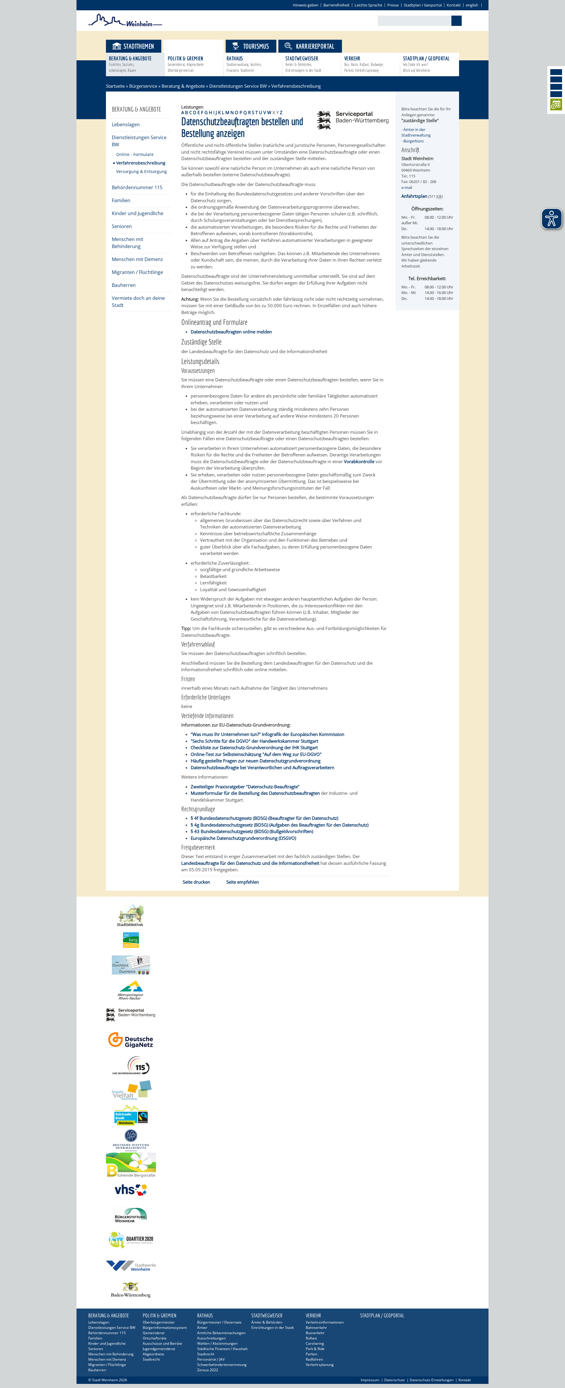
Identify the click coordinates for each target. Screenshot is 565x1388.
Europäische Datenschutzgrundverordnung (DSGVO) (243, 838)
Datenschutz (394, 1379)
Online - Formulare (135, 154)
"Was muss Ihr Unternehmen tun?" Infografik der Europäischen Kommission (267, 734)
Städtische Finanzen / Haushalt (222, 1348)
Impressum (370, 1379)
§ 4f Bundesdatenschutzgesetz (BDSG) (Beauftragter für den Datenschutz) (264, 818)
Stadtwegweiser (303, 64)
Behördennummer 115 (137, 187)
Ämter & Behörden (266, 1322)
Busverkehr (315, 1332)
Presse (393, 5)
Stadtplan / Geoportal (423, 5)
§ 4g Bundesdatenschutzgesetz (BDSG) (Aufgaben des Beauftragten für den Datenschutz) (279, 825)
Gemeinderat (153, 1332)
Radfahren (314, 1359)
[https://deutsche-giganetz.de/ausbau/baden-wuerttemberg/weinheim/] (282, 1040)
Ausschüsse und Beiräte (162, 1343)
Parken (311, 1354)
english (472, 5)
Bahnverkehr (316, 1327)
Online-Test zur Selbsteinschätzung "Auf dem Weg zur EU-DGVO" (256, 754)
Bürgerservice (198, 46)
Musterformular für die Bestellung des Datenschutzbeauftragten (255, 793)
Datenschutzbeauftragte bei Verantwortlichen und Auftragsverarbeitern (262, 767)
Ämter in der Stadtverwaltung (416, 132)
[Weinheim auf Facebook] (556, 72)
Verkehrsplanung (320, 1364)
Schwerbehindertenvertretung (222, 1364)
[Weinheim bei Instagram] (556, 79)
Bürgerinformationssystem (165, 1327)
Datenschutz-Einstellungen (431, 1379)
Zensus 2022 (207, 1369)
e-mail (406, 187)
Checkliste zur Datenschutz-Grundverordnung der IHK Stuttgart (254, 747)
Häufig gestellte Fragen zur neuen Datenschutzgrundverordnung (255, 761)
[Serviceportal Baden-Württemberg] (352, 127)
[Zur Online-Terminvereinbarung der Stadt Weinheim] (556, 105)
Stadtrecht (151, 1359)
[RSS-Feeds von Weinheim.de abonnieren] (556, 94)
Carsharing (315, 1343)
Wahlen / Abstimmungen (217, 1343)
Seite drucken (196, 882)
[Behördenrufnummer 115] (282, 1065)
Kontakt (454, 5)
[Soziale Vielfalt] (282, 1090)
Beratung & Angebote (130, 64)
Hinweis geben (305, 5)
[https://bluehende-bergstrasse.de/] (282, 1165)
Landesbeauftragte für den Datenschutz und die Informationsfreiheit (250, 863)
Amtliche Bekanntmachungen (221, 1332)
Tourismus (256, 46)
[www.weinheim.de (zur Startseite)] (125, 25)
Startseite (115, 86)
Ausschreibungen (211, 1338)
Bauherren (124, 285)
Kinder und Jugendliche (137, 213)
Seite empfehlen (242, 882)
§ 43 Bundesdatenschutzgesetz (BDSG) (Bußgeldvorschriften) (252, 831)
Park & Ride (315, 1348)
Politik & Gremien (186, 64)
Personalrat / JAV (211, 1359)
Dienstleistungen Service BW (238, 86)
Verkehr (364, 64)
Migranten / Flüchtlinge (137, 272)
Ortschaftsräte (155, 1338)
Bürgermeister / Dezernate (219, 1322)
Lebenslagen (126, 124)
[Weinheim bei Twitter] (556, 87)
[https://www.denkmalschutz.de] (282, 1140)
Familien (121, 200)
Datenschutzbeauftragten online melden (231, 332)
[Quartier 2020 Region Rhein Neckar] (282, 1240)
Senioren (122, 226)
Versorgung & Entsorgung (141, 171)
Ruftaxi (311, 1338)
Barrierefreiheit (336, 5)
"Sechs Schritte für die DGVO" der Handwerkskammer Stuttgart (254, 741)
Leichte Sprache (368, 5)
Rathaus (244, 64)
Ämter (202, 1327)
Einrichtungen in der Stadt (272, 1327)
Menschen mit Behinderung (127, 243)
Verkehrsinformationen (325, 1322)
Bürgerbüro (413, 141)
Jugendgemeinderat (159, 1348)
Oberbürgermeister (159, 1322)
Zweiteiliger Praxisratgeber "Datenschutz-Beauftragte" (245, 786)
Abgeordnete (153, 1354)
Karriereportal (315, 46)
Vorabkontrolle (359, 461)
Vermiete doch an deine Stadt (138, 301)
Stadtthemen (139, 46)
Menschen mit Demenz (137, 259)
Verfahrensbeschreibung (140, 163)
